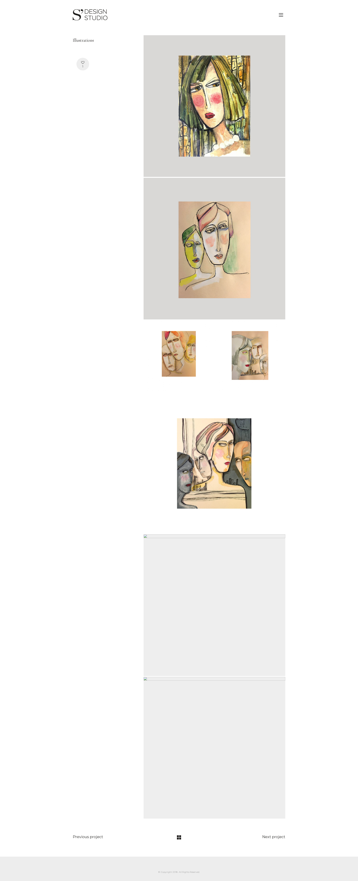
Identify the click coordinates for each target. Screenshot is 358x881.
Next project (273, 837)
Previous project (88, 837)
